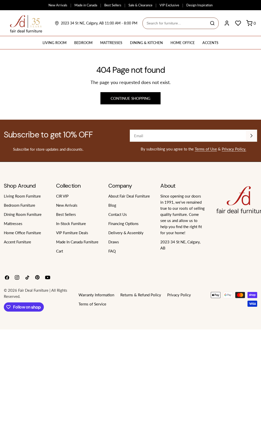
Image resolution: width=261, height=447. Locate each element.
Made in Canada (85, 5)
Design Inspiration (199, 5)
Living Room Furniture (22, 196)
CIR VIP (62, 196)
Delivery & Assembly (125, 232)
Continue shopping (130, 98)
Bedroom (83, 42)
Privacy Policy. (234, 149)
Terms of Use (206, 149)
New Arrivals (57, 5)
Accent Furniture (17, 242)
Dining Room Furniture (23, 214)
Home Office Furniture (22, 232)
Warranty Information (96, 294)
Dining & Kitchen (146, 42)
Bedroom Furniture (19, 205)
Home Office (183, 42)
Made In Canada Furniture (77, 242)
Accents (210, 42)
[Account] (227, 23)
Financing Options (123, 223)
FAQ (112, 251)
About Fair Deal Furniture (129, 196)
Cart (59, 251)
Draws (113, 242)
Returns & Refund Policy (140, 294)
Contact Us (117, 214)
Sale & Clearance (140, 5)
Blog (112, 205)
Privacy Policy (179, 294)
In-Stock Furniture (71, 223)
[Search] (212, 23)
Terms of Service (92, 304)
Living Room (55, 42)
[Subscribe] (251, 135)
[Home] (26, 23)
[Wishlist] (238, 23)
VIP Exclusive (169, 5)
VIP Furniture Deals (72, 232)
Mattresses (111, 42)
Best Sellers (112, 5)
